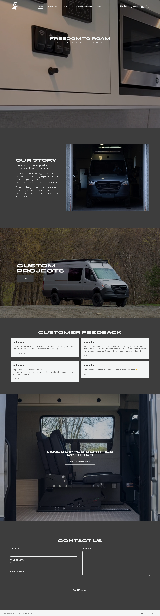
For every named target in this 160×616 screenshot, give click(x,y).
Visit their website (80, 461)
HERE (25, 278)
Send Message (80, 589)
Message (86, 549)
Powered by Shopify (25, 613)
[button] (134, 6)
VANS (65, 6)
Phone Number (17, 571)
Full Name (15, 549)
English (123, 6)
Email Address (17, 560)
